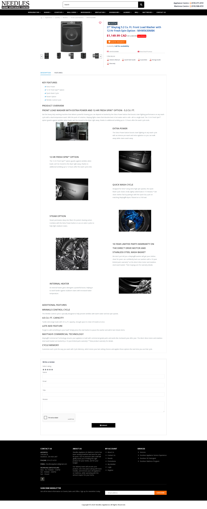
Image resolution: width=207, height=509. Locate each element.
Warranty (112, 63)
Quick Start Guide (130, 60)
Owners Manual (114, 60)
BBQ (136, 12)
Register (110, 470)
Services (143, 452)
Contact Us (161, 12)
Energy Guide (156, 60)
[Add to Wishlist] (100, 23)
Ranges (47, 12)
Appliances (48, 17)
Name (45, 372)
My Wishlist (111, 464)
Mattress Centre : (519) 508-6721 (189, 6)
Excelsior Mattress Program (149, 461)
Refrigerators (33, 12)
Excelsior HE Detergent (148, 458)
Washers (65, 17)
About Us (111, 452)
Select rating (47, 366)
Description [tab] (45, 73)
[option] (71, 36)
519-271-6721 (52, 460)
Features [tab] (58, 73)
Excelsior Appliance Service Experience (153, 455)
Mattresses (147, 12)
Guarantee (143, 60)
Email (44, 381)
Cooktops (58, 12)
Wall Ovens (71, 12)
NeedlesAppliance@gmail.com (56, 464)
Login (109, 467)
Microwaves (85, 12)
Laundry (126, 12)
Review (45, 399)
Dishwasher (114, 12)
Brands (110, 458)
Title (44, 390)
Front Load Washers (77, 17)
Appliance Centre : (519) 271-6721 (189, 3)
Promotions (112, 461)
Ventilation (100, 12)
